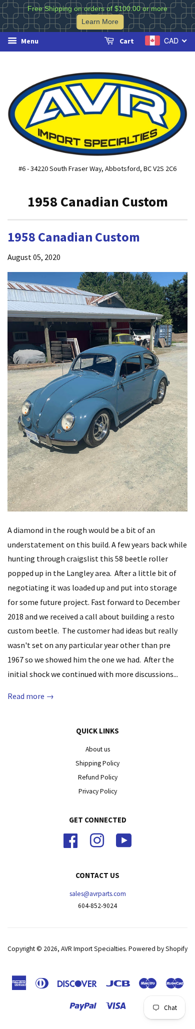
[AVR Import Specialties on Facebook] (70, 839)
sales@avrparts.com (98, 894)
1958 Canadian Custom (74, 236)
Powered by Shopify (158, 948)
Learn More (100, 22)
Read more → (31, 696)
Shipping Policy (98, 763)
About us (98, 749)
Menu (29, 41)
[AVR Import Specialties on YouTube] (124, 839)
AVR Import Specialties (93, 948)
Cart (126, 41)
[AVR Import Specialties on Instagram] (97, 839)
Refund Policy (98, 777)
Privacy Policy (97, 791)
